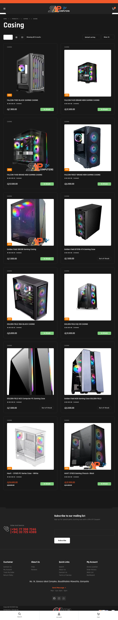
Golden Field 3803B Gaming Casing (21, 249)
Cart (98, 617)
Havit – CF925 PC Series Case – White (22, 473)
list (22, 37)
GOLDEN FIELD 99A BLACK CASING (21, 324)
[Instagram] (59, 598)
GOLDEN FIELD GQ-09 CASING (76, 324)
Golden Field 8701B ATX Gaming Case (79, 249)
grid (16, 37)
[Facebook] (54, 598)
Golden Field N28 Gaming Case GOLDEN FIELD (82, 398)
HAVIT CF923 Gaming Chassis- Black (79, 473)
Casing (9, 47)
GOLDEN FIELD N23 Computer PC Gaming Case (26, 398)
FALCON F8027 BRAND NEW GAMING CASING (82, 174)
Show (106, 37)
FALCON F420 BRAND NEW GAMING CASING (81, 100)
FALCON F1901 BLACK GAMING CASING (22, 100)
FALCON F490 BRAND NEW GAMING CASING (24, 174)
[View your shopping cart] (113, 8)
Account (59, 617)
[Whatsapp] (64, 598)
